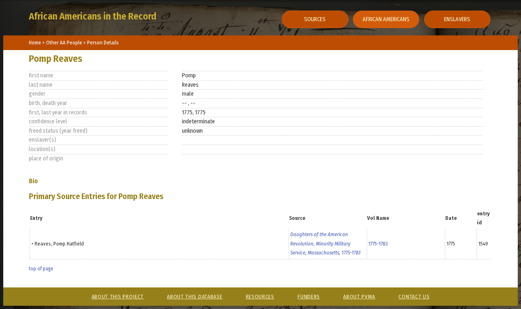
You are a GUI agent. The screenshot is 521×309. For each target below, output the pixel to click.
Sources (315, 19)
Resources (260, 296)
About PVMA (359, 296)
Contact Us (413, 296)
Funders (309, 296)
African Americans (386, 19)
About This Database (194, 296)
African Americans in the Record (92, 16)
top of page (41, 269)
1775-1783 (378, 244)
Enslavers (457, 19)
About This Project (118, 296)
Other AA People (64, 42)
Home (35, 42)
